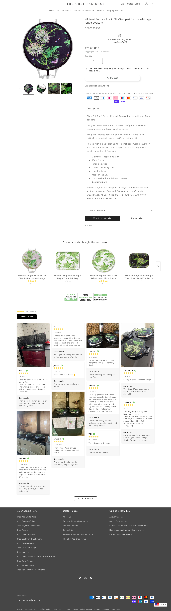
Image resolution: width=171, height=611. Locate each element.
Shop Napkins (23, 552)
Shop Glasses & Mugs (26, 548)
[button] (19, 4)
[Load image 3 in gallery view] (54, 88)
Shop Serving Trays (25, 565)
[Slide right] (76, 88)
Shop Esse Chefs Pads (27, 521)
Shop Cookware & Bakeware (29, 539)
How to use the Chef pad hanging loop (126, 530)
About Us (67, 517)
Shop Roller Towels (25, 561)
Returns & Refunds (71, 526)
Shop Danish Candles (26, 543)
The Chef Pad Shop (30, 609)
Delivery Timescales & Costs (75, 521)
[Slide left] (19, 88)
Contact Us (68, 530)
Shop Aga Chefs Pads (26, 517)
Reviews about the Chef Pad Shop (78, 534)
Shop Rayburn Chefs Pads (28, 526)
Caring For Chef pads (118, 521)
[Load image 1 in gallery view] (28, 88)
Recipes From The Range (120, 534)
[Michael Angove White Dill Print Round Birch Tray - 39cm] (103, 260)
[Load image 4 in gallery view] (66, 88)
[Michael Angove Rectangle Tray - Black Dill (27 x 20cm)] (139, 260)
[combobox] (160, 605)
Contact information (101, 609)
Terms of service (72, 609)
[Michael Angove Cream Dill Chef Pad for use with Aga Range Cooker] (32, 260)
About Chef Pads (116, 517)
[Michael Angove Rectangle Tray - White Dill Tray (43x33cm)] (67, 260)
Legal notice (116, 609)
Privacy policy (58, 609)
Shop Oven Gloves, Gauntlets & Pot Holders (36, 556)
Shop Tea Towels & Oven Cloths (31, 570)
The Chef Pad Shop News (74, 539)
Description (93, 108)
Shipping (88, 52)
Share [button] (90, 226)
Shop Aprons (22, 530)
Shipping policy (86, 609)
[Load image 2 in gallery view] (41, 88)
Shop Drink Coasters (26, 534)
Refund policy (45, 609)
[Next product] (158, 266)
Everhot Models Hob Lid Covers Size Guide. (128, 526)
